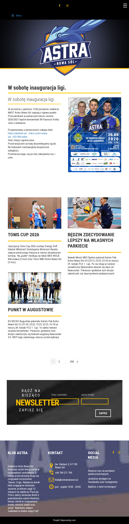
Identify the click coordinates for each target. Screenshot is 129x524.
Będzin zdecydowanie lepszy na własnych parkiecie (91, 240)
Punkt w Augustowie (30, 309)
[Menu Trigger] (125, 5)
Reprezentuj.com (68, 520)
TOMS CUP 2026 (23, 234)
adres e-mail (87, 394)
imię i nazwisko (59, 394)
